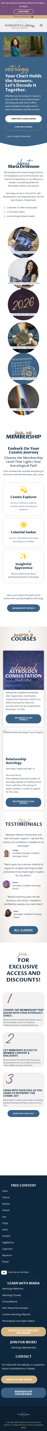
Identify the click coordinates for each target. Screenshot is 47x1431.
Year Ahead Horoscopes (15, 1307)
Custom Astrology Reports (16, 1314)
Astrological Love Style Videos (18, 1320)
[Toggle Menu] (41, 25)
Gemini (6, 1203)
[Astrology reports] (23, 335)
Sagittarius (8, 1242)
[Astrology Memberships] (23, 397)
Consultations (9, 1301)
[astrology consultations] (23, 271)
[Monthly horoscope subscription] (23, 366)
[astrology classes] (23, 240)
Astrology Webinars (12, 1288)
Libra (5, 1229)
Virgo (5, 1223)
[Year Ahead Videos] (23, 302)
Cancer (6, 1210)
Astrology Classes (11, 1295)
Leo (4, 1216)
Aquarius (7, 1255)
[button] (32, 17)
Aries (5, 1190)
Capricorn (7, 1248)
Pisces (5, 1261)
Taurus (6, 1197)
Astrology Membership (23, 1347)
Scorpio (6, 1235)
